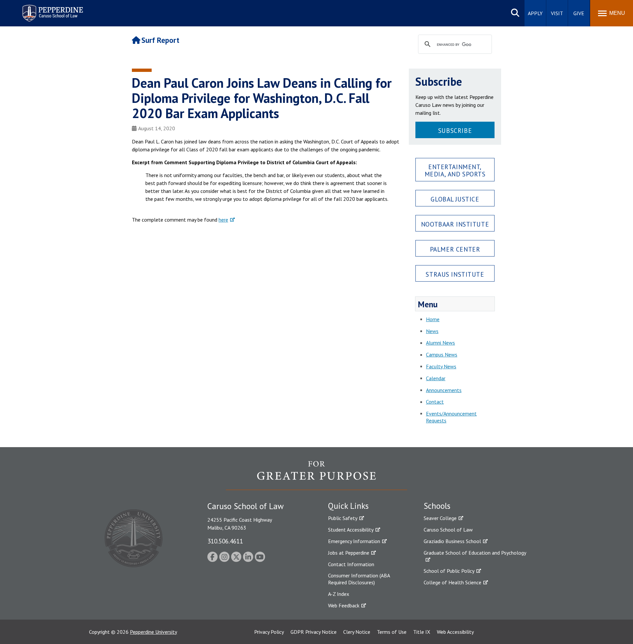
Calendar (435, 378)
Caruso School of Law (448, 529)
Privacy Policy (269, 632)
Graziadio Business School (452, 541)
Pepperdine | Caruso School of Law (51, 9)
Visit (557, 13)
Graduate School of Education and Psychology (475, 552)
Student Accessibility (351, 529)
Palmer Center (455, 249)
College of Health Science (452, 582)
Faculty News (441, 366)
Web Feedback (343, 605)
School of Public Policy (449, 570)
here (223, 219)
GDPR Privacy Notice (313, 632)
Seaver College (440, 518)
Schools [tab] (437, 506)
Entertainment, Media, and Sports (455, 170)
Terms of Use (392, 632)
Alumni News (440, 342)
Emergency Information (354, 541)
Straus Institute (455, 274)
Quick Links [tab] (348, 506)
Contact (435, 401)
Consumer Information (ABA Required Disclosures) (359, 579)
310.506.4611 (225, 541)
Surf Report (160, 40)
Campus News (441, 354)
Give (578, 13)
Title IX (421, 632)
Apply (535, 13)
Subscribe (455, 130)
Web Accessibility (455, 632)
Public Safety (342, 518)
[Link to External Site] (316, 475)
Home (432, 319)
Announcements (444, 390)
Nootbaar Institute (455, 224)
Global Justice (455, 199)
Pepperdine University (153, 632)
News (432, 331)
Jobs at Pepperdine (348, 552)
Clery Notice (356, 632)
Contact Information (351, 564)
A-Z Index (338, 594)
